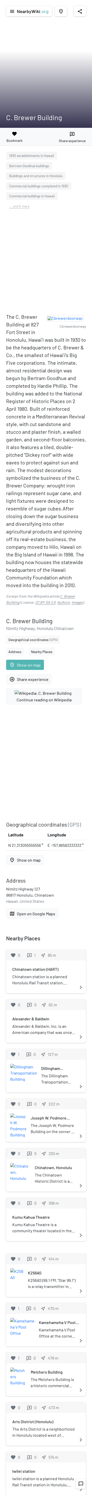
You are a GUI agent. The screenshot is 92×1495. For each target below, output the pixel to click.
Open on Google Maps (32, 913)
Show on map (25, 665)
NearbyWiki (29, 11)
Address (14, 651)
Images (77, 602)
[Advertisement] (46, 263)
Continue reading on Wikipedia (44, 699)
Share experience (29, 679)
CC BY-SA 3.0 (45, 602)
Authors (63, 602)
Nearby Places (41, 651)
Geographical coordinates (33, 639)
